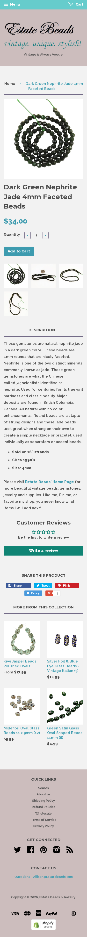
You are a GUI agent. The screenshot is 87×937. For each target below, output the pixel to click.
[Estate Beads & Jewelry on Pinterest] (43, 851)
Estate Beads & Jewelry (57, 897)
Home (9, 83)
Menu (14, 4)
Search (43, 788)
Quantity (12, 234)
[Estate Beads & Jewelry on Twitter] (17, 851)
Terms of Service (43, 820)
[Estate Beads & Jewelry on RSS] (69, 851)
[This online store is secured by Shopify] (43, 929)
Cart (79, 4)
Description (42, 330)
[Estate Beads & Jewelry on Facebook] (30, 851)
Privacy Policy (43, 826)
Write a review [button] (43, 550)
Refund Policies (43, 807)
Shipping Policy (43, 800)
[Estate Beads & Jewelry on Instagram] (56, 851)
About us (44, 794)
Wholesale (43, 813)
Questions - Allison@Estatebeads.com (43, 877)
